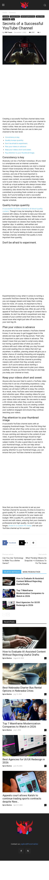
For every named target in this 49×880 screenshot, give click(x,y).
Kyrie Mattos (7, 658)
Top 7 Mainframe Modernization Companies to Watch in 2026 (30, 593)
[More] (33, 542)
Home (5, 12)
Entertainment (14, 16)
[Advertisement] (24, 92)
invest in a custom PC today (20, 525)
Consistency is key (12, 137)
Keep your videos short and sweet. (18, 150)
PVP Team (8, 32)
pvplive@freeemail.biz (29, 844)
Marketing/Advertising (27, 16)
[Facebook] (21, 850)
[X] (27, 850)
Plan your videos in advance (15, 146)
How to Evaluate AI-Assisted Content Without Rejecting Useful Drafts (30, 581)
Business (12, 12)
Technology (6, 19)
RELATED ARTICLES (12, 572)
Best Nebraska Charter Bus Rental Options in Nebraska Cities (22, 689)
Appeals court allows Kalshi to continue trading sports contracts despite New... (22, 798)
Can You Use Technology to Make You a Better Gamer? (13, 560)
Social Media (40, 16)
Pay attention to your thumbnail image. (20, 153)
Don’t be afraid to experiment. (16, 143)
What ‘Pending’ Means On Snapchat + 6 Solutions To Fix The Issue (35, 560)
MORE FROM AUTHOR (31, 572)
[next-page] (8, 614)
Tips (13, 19)
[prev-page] (4, 614)
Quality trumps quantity (14, 140)
